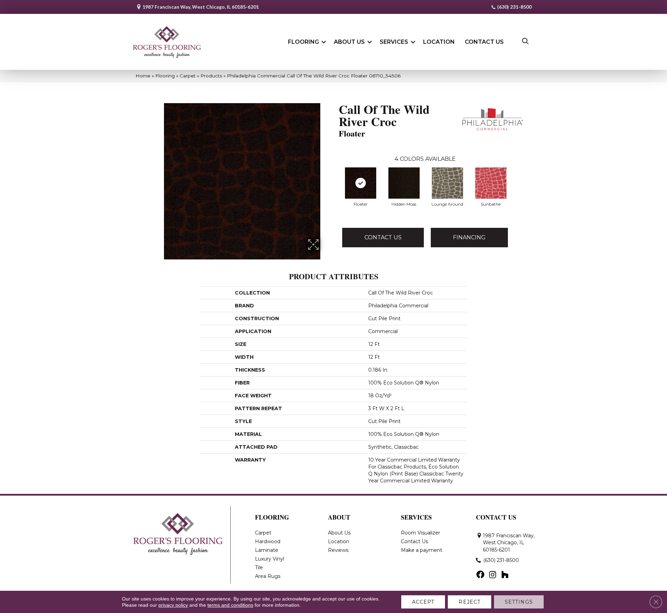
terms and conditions (230, 605)
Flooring (303, 42)
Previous (335, 176)
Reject (469, 602)
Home (142, 75)
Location (439, 42)
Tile (259, 567)
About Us (349, 42)
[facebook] (480, 575)
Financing (469, 237)
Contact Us (484, 42)
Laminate (266, 550)
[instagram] (492, 575)
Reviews (338, 550)
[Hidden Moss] (404, 183)
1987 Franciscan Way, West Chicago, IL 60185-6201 (200, 7)
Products (211, 75)
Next (515, 176)
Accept (423, 602)
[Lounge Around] (447, 183)
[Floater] (360, 183)
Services (394, 42)
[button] (324, 42)
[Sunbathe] (491, 183)
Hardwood (267, 541)
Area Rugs (267, 576)
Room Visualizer (420, 533)
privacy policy (173, 605)
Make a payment (421, 550)
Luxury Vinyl (269, 559)
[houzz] (504, 575)
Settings (519, 602)
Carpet (188, 75)
